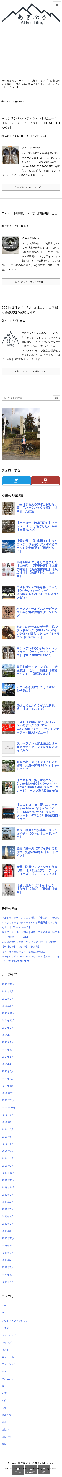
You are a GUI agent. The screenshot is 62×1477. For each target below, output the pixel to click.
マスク (5, 1371)
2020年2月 (8, 1165)
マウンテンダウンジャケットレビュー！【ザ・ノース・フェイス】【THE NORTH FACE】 (31, 123)
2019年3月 (8, 1223)
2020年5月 (8, 1143)
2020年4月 (8, 1151)
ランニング (8, 1378)
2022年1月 (7, 1005)
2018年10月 (8, 1245)
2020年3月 (8, 1158)
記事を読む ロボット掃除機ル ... (31, 281)
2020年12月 (8, 1093)
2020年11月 (8, 1100)
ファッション (9, 1364)
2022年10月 (8, 984)
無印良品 (6, 1414)
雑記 (4, 1443)
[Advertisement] (31, 54)
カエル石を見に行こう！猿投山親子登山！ (25, 951)
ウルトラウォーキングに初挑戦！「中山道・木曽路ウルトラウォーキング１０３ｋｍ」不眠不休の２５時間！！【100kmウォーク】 (31, 922)
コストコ (6, 1349)
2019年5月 (8, 1209)
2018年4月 (8, 1260)
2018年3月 (8, 1267)
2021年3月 (8, 1071)
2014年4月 (8, 1281)
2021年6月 (8, 1049)
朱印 (4, 1407)
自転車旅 (6, 1436)
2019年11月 (8, 1180)
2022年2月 (8, 998)
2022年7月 (8, 991)
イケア (5, 1327)
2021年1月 (7, 1085)
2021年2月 (7, 1078)
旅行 (4, 1400)
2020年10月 (8, 1107)
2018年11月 (8, 1238)
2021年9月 (8, 1027)
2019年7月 (8, 1201)
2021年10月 (8, 1020)
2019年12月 (8, 1172)
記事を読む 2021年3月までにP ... (31, 371)
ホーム (7, 101)
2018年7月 (8, 1252)
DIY (4, 1305)
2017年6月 (8, 1274)
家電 (26, 226)
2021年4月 (8, 1064)
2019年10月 (8, 1187)
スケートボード (10, 1356)
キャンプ (6, 1342)
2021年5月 (8, 1056)
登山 (4, 1422)
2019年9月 (8, 1194)
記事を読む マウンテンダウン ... (31, 187)
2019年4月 (8, 1216)
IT (24, 320)
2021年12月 (8, 1013)
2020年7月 (8, 1129)
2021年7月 (7, 1042)
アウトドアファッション (35, 135)
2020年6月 (8, 1136)
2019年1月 (7, 1230)
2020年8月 (8, 1122)
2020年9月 (8, 1114)
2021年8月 (8, 1034)
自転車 (5, 1429)
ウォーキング (9, 1335)
